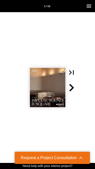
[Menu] (89, 6)
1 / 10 (47, 6)
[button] (71, 72)
